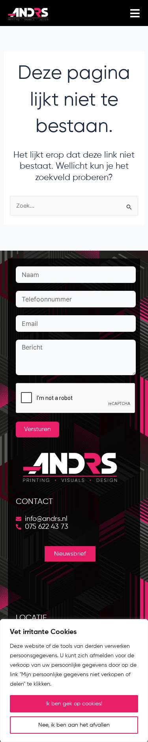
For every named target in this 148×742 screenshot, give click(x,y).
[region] (74, 680)
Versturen (37, 429)
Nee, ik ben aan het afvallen (74, 725)
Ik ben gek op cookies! (74, 704)
